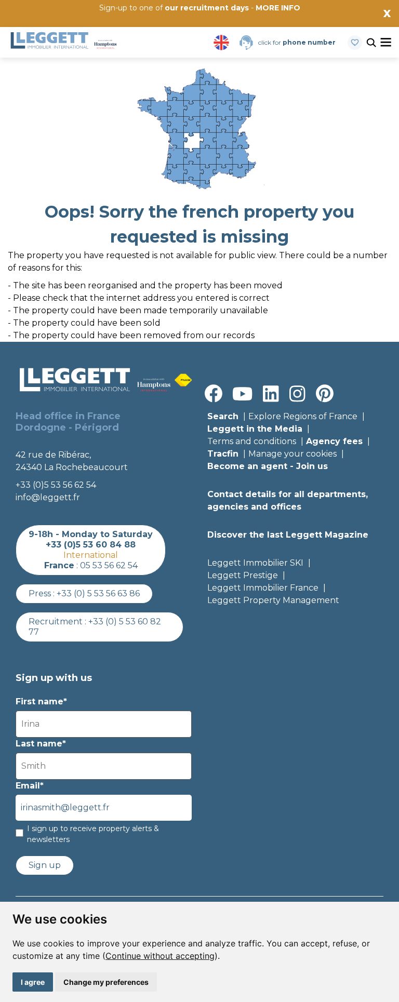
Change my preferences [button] (106, 982)
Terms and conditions (251, 441)
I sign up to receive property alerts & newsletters (93, 834)
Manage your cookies (292, 454)
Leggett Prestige (242, 575)
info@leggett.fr (48, 497)
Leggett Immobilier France (262, 588)
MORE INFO (278, 7)
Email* (30, 786)
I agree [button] (33, 982)
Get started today (261, 24)
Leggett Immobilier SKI (255, 563)
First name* (41, 701)
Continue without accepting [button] (160, 956)
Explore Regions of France (302, 416)
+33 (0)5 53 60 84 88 (91, 545)
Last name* (41, 744)
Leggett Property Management (273, 600)
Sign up (45, 865)
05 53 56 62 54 (109, 565)
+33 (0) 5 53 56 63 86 (98, 593)
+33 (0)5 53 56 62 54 (56, 485)
